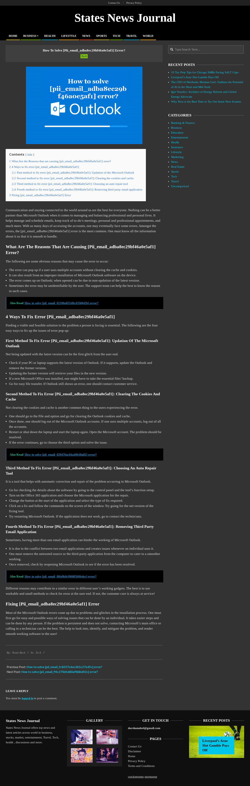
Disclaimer (134, 751)
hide (30, 154)
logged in (27, 698)
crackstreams (136, 776)
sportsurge (151, 776)
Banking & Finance (183, 122)
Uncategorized (180, 186)
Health (175, 142)
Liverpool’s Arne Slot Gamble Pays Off (195, 77)
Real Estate (178, 166)
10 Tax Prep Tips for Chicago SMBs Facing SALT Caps (204, 72)
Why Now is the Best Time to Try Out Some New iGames (206, 101)
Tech (84, 56)
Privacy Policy (137, 761)
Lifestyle (176, 152)
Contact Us (134, 746)
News (174, 161)
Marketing (177, 157)
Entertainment (179, 137)
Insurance (177, 147)
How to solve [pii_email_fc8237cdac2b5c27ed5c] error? (64, 667)
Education (177, 132)
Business (176, 127)
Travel (175, 181)
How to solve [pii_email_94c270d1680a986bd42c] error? (59, 671)
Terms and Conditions (141, 765)
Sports (175, 171)
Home (131, 756)
